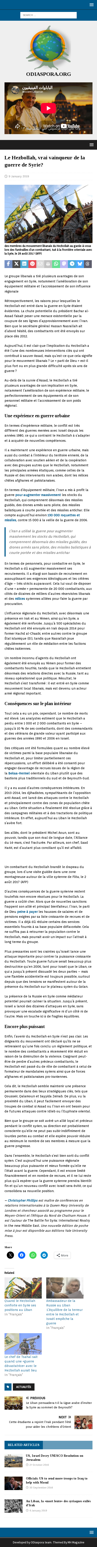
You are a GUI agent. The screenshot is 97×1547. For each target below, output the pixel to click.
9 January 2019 (19, 176)
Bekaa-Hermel (19, 773)
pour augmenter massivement (38, 495)
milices (20, 598)
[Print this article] (48, 264)
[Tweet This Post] (16, 264)
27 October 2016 (39, 1464)
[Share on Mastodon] (64, 264)
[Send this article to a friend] (40, 264)
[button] (91, 4)
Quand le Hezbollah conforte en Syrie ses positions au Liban (20, 1305)
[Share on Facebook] (8, 264)
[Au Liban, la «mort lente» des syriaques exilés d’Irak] (14, 1506)
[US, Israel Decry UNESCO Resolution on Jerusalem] (14, 1460)
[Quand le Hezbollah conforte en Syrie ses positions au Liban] (23, 1288)
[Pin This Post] (32, 264)
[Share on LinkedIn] (24, 264)
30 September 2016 (41, 1487)
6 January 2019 (38, 1510)
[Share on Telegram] (72, 264)
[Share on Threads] (88, 264)
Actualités (23, 1387)
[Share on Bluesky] (80, 264)
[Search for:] (48, 15)
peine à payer (27, 911)
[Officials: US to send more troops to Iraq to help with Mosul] (14, 1483)
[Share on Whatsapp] (56, 264)
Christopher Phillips (22, 1200)
